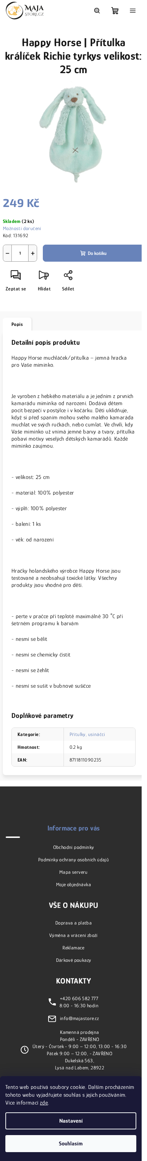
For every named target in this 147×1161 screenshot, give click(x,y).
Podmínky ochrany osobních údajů (73, 859)
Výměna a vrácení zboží (73, 935)
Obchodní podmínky (73, 847)
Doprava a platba (73, 923)
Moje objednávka (73, 884)
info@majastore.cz (79, 1018)
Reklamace (73, 947)
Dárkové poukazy (73, 960)
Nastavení (71, 1121)
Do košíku (97, 253)
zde (44, 1103)
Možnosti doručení (22, 228)
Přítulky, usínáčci (87, 734)
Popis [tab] (17, 324)
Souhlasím (71, 1143)
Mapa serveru (73, 872)
